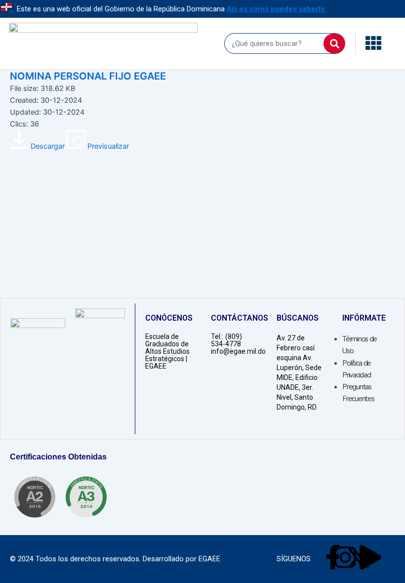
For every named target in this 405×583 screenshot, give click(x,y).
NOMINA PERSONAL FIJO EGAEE (88, 76)
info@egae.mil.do (238, 351)
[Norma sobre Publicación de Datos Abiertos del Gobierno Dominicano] (86, 497)
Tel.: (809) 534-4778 (226, 340)
